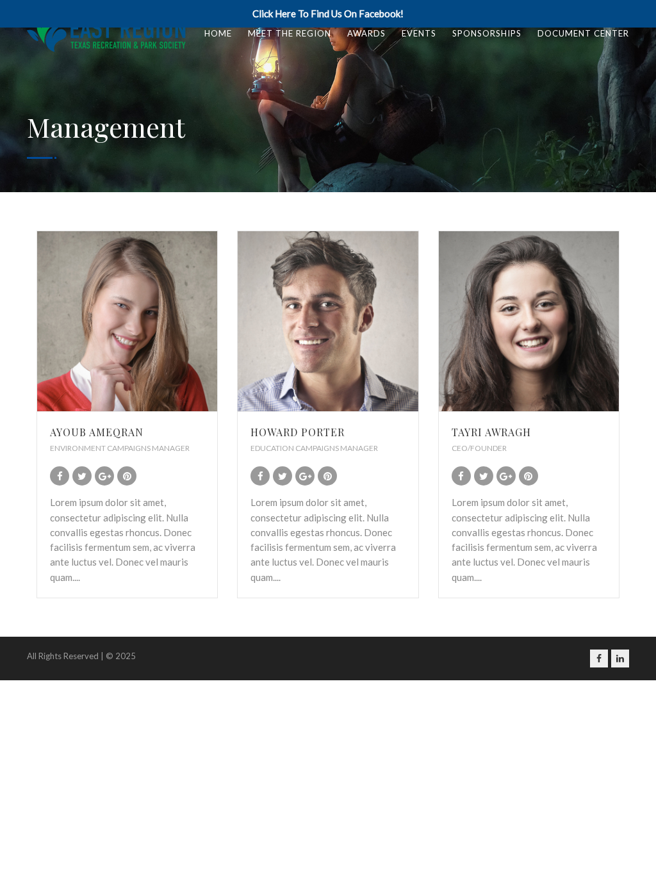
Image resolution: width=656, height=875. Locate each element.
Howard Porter (297, 432)
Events (419, 33)
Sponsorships (486, 33)
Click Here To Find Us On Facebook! (328, 13)
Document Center (583, 33)
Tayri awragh (491, 432)
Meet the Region (289, 33)
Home (218, 33)
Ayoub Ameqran (97, 432)
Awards (366, 33)
